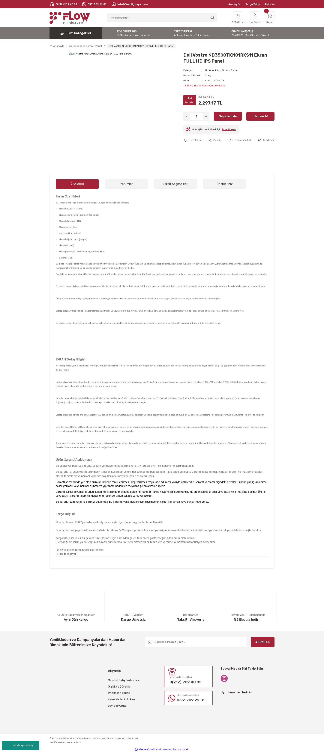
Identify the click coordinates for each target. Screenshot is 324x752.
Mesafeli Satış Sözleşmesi (124, 680)
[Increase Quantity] (206, 116)
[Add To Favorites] (239, 140)
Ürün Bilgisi (77, 183)
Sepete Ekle (228, 116)
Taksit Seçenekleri (175, 184)
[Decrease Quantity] (186, 116)
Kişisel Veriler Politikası (121, 699)
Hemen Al (261, 116)
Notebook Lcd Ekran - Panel (221, 70)
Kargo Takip (252, 4)
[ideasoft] (142, 749)
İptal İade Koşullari (119, 693)
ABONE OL (262, 642)
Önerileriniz (225, 184)
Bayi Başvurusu (117, 705)
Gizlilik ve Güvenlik (119, 686)
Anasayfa (234, 4)
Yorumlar (126, 184)
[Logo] (70, 17)
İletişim (269, 4)
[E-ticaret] (161, 749)
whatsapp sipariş (23, 745)
